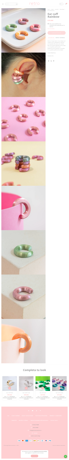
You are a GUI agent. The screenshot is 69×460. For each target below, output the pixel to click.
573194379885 (35, 424)
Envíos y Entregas (60, 37)
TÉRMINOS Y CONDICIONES (56, 415)
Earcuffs (56, 9)
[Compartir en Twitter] (51, 61)
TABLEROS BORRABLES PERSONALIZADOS (39, 420)
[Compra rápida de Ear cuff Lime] (42, 388)
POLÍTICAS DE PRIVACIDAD (41, 415)
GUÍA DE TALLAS (54, 420)
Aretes (52, 9)
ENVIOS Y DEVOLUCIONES (27, 415)
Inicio (49, 9)
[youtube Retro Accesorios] (32, 410)
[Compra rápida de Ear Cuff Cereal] (59, 388)
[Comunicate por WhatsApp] (65, 456)
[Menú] (3, 4)
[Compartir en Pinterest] (54, 61)
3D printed (62, 9)
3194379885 (35, 427)
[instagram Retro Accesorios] (28, 410)
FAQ (8, 415)
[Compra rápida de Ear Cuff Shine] (9, 388)
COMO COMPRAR (16, 415)
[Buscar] (17, 4)
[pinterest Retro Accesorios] (40, 410)
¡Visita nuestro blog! (35, 436)
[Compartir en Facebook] (49, 61)
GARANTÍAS (14, 420)
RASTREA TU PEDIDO (23, 420)
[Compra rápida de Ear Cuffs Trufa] (26, 388)
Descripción (51, 37)
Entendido (34, 456)
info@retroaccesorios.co (35, 430)
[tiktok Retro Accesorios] (36, 410)
